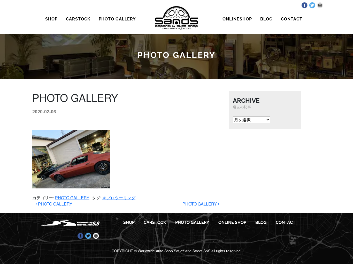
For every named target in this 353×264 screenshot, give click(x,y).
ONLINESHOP (237, 19)
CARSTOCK (78, 19)
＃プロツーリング (118, 198)
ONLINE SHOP (232, 222)
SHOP (51, 19)
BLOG (266, 19)
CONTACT (291, 19)
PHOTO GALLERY (117, 19)
